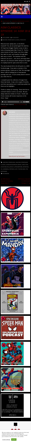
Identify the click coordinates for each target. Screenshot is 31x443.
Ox (1, 169)
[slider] (27, 101)
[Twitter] (27, 1)
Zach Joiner (6, 37)
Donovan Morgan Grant (13, 164)
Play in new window (19, 104)
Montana (26, 167)
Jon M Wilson (5, 167)
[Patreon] (29, 1)
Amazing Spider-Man (9, 162)
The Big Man (21, 169)
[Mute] (24, 102)
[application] (15, 101)
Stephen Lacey (13, 169)
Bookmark (6, 173)
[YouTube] (25, 1)
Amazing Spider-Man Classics (20, 21)
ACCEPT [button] (14, 439)
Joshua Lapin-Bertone (15, 167)
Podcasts (7, 21)
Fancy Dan (25, 164)
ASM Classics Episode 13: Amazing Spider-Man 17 (7, 181)
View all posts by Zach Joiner (17, 156)
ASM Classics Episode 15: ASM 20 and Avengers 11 (24, 181)
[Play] (2, 102)
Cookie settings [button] (6, 439)
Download (4, 106)
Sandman (6, 169)
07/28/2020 (15, 37)
